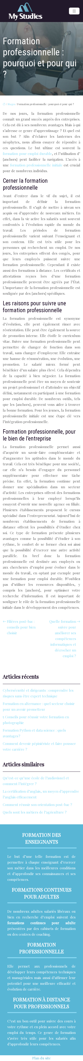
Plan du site (41, 1058)
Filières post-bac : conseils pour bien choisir (21, 627)
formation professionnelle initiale (36, 165)
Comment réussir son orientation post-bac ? (37, 804)
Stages (11, 104)
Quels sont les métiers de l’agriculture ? (35, 812)
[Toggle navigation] (74, 11)
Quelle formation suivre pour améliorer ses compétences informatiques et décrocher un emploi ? (62, 638)
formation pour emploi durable (27, 153)
